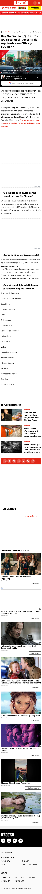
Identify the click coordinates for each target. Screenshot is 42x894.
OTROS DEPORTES (29, 864)
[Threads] (19, 461)
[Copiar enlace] (33, 461)
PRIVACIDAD (20, 877)
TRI (23, 857)
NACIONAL (5, 861)
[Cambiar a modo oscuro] (35, 3)
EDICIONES (19, 881)
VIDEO (3, 864)
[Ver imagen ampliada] (21, 62)
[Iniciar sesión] (39, 3)
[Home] (1, 32)
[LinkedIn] (24, 461)
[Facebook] (9, 461)
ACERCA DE (5, 877)
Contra (8, 32)
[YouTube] (20, 841)
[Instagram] (9, 841)
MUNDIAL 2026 (7, 857)
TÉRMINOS (33, 877)
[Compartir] (38, 77)
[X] (14, 461)
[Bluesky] (28, 461)
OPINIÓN (25, 861)
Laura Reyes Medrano (14, 76)
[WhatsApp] (5, 461)
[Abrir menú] (3, 3)
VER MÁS (29, 516)
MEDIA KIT (5, 881)
